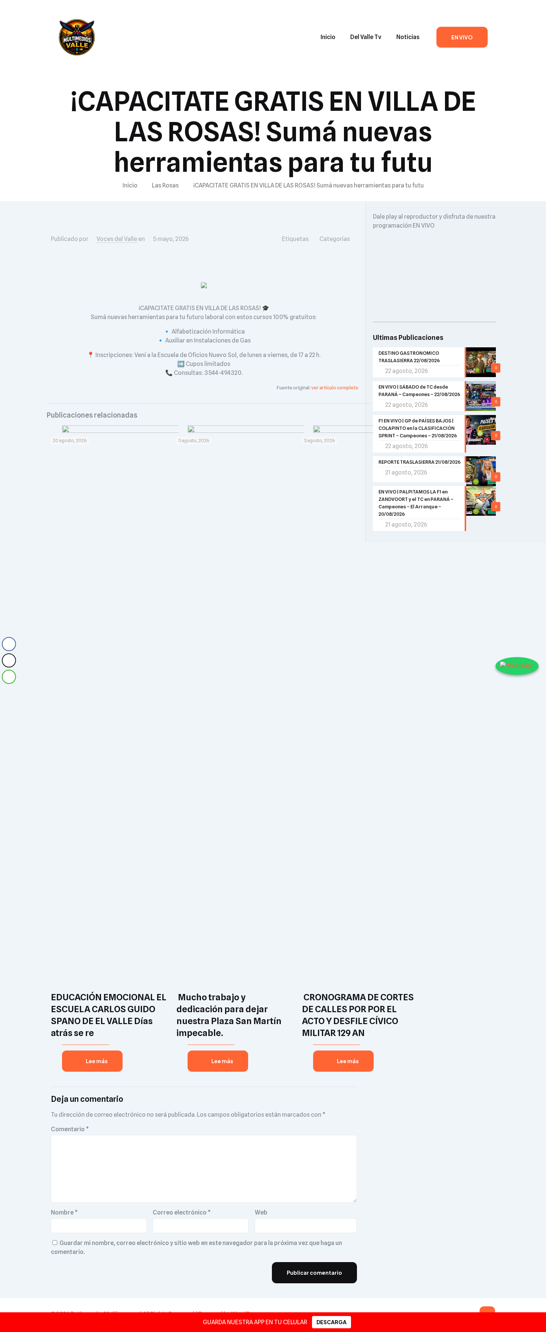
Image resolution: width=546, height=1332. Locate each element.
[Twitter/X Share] (9, 660)
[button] (8, 691)
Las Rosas (165, 185)
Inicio (130, 185)
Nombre (64, 1212)
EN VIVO (462, 37)
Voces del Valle (117, 238)
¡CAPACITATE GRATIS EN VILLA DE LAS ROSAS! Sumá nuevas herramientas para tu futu (308, 185)
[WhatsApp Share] (9, 677)
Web (261, 1212)
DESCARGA (331, 1322)
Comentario (70, 1129)
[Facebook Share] (9, 644)
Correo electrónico (182, 1212)
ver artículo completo (334, 387)
